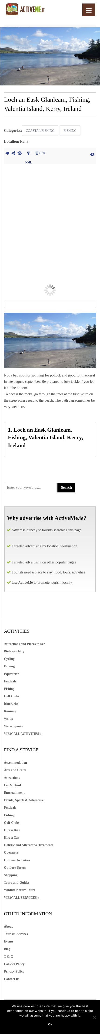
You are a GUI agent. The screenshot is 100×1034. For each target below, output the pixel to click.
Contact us (11, 979)
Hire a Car (11, 837)
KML (28, 153)
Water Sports (13, 726)
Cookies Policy (14, 964)
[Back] (7, 153)
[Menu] (88, 9)
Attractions (12, 778)
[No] (94, 1017)
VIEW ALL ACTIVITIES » (23, 734)
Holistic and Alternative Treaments (28, 845)
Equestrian (11, 674)
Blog (7, 949)
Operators (11, 852)
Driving (9, 666)
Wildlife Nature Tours (19, 890)
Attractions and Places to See (24, 644)
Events (8, 941)
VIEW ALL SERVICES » (21, 897)
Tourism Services (16, 934)
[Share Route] (13, 153)
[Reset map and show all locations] (92, 153)
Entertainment (14, 792)
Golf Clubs (11, 696)
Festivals (10, 681)
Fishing (70, 130)
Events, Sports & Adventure (23, 800)
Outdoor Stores (15, 867)
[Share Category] (20, 153)
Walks (8, 719)
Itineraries (11, 703)
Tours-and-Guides (16, 882)
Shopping (10, 875)
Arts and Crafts (15, 770)
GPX (42, 153)
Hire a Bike (12, 830)
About (8, 926)
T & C (8, 956)
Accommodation (15, 762)
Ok (50, 1024)
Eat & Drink (13, 785)
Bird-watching (14, 651)
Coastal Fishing (40, 130)
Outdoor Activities (17, 860)
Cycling (9, 659)
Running (10, 711)
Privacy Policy (14, 971)
